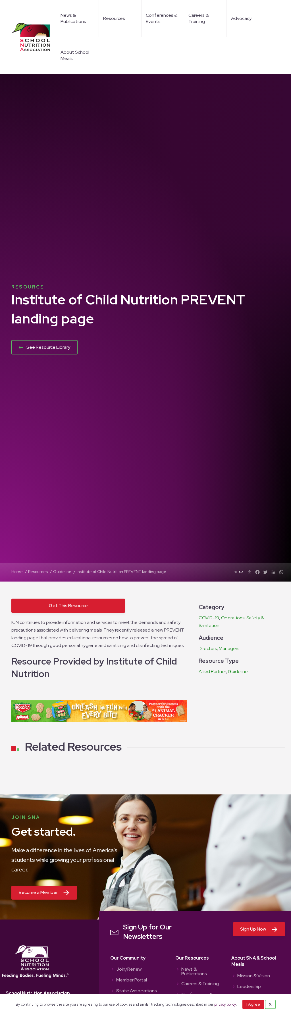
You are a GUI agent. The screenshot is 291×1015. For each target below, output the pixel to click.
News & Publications (73, 18)
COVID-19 (209, 618)
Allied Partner (212, 671)
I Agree (253, 1004)
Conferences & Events (161, 18)
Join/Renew (129, 969)
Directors (208, 648)
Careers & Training (198, 18)
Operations (232, 618)
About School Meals (75, 55)
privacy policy (225, 1004)
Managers (229, 648)
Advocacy (241, 18)
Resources (114, 18)
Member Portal (131, 980)
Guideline (238, 671)
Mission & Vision (253, 976)
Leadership (249, 986)
